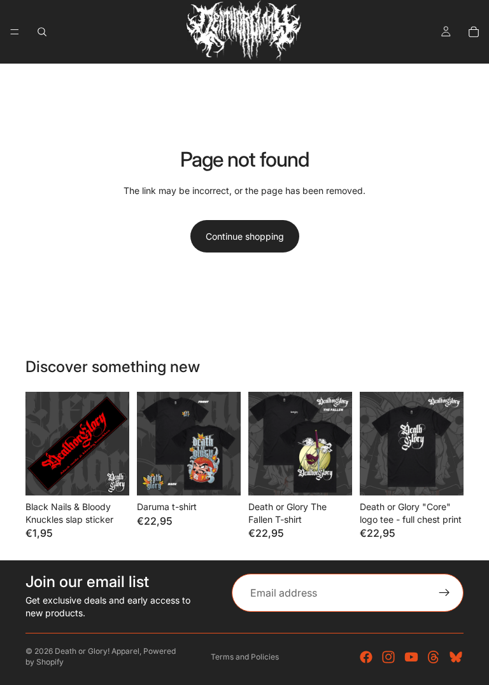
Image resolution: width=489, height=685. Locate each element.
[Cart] (474, 32)
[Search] (42, 32)
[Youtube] (411, 657)
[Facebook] (366, 657)
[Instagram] (388, 657)
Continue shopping (245, 236)
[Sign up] (444, 592)
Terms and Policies (245, 656)
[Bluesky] (456, 657)
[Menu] (14, 31)
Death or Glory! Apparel (97, 651)
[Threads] (433, 657)
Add (120, 475)
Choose (231, 475)
